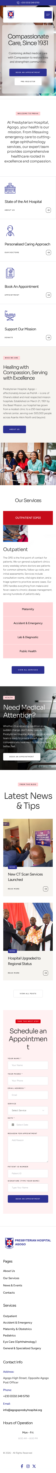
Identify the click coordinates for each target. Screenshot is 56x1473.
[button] (28, 2)
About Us (9, 1271)
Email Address (17, 1088)
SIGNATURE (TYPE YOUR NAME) (24, 1181)
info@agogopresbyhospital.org (22, 1410)
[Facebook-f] (22, 1466)
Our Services (11, 1278)
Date (11, 1118)
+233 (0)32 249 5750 (16, 1396)
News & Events (12, 1285)
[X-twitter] (34, 1466)
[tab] (28, 518)
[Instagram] (28, 1466)
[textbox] (27, 1110)
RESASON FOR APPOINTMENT (22, 1133)
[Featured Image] (28, 843)
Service (12, 1104)
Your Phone (15, 1074)
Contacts (9, 1292)
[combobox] (28, 1110)
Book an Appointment (28, 1199)
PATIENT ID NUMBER (18, 1167)
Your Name (14, 1058)
